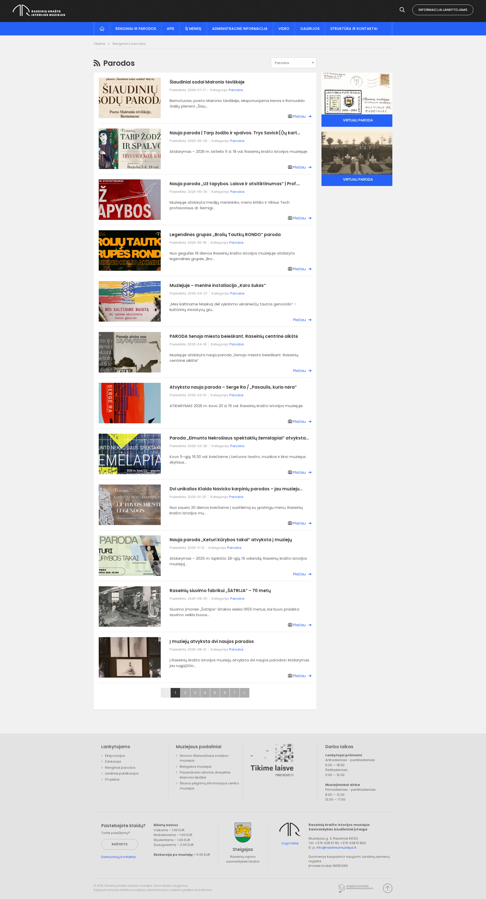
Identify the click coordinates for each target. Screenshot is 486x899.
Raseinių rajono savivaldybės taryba (242, 859)
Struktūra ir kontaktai (353, 28)
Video (283, 28)
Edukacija (113, 761)
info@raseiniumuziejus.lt (336, 847)
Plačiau (299, 116)
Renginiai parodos (120, 767)
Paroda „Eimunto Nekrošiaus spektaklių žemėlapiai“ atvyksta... (239, 438)
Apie (170, 28)
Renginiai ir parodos (135, 28)
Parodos (236, 90)
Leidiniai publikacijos (122, 773)
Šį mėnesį (193, 28)
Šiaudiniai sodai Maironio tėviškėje (207, 82)
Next (244, 693)
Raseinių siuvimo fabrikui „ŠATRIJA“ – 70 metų (220, 591)
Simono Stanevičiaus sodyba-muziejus (204, 758)
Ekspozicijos (115, 755)
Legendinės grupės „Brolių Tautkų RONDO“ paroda (225, 235)
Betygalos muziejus (196, 766)
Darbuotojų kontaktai (118, 856)
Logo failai (290, 843)
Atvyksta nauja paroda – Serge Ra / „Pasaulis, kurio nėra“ (233, 387)
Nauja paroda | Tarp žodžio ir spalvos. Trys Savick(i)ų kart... (235, 133)
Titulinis (100, 43)
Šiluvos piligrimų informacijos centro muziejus (209, 786)
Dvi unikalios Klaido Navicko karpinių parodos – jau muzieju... (236, 489)
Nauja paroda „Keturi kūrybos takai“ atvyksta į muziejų (231, 540)
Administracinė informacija (240, 28)
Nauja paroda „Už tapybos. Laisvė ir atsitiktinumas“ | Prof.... (235, 184)
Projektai (112, 779)
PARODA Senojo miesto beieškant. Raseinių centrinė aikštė (234, 336)
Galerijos (309, 28)
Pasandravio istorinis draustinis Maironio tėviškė (205, 775)
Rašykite (120, 844)
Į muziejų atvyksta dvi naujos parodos (212, 641)
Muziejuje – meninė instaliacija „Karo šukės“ (218, 285)
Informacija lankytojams (442, 9)
